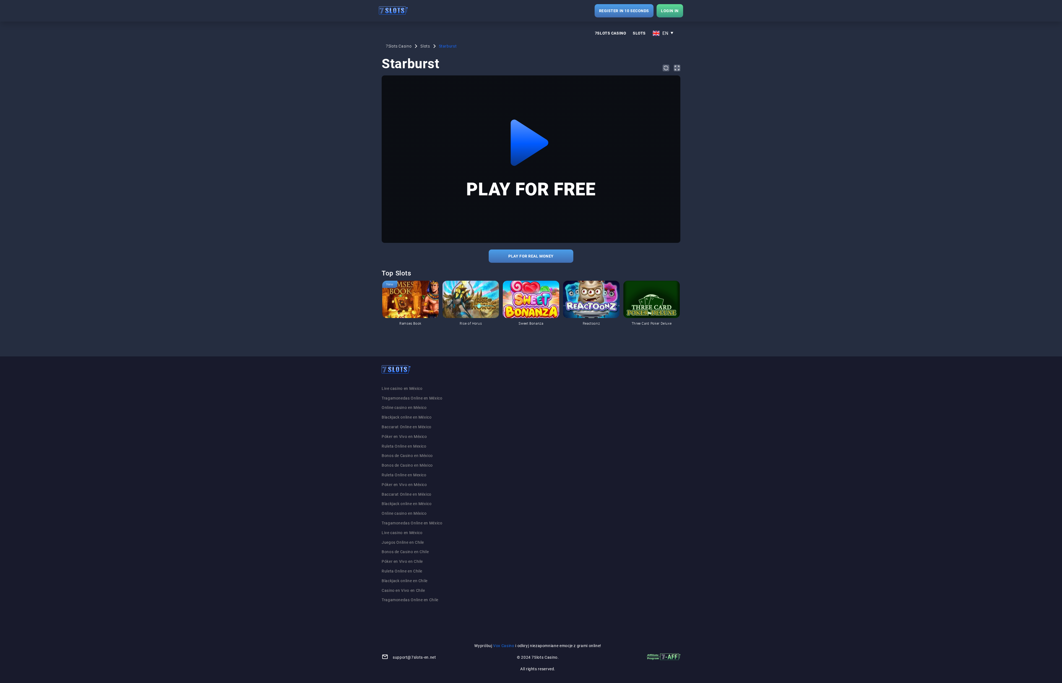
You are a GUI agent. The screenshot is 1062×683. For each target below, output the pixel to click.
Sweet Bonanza (531, 323)
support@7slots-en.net (414, 657)
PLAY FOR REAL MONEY (531, 256)
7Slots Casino (610, 33)
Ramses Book (410, 323)
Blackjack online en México (407, 417)
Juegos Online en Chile (403, 542)
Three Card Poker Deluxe (652, 323)
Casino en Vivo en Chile (403, 590)
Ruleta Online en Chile (402, 571)
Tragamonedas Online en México (412, 398)
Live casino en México (402, 388)
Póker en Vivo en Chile (402, 561)
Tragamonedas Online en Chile (410, 600)
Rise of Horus (471, 323)
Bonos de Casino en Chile (405, 552)
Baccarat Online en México (406, 427)
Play (410, 312)
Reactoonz (591, 323)
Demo (391, 284)
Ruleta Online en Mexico (404, 446)
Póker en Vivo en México (404, 436)
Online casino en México (404, 407)
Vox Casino (503, 645)
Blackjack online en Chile (405, 581)
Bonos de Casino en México (407, 455)
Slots (639, 33)
